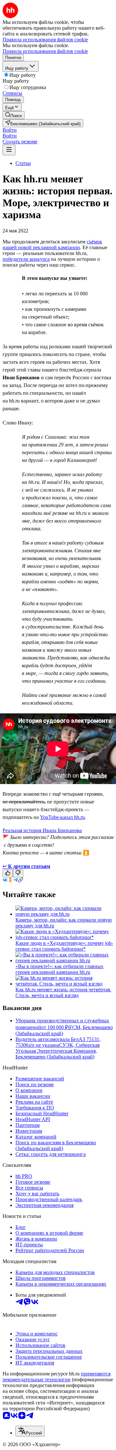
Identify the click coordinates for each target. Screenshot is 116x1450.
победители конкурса (26, 259)
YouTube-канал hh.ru (62, 817)
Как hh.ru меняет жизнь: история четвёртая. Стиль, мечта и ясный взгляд (63, 992)
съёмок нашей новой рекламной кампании (52, 244)
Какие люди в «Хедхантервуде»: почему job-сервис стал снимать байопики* (64, 946)
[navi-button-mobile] (9, 150)
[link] (13, 115)
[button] (10, 130)
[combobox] (29, 1431)
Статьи (23, 163)
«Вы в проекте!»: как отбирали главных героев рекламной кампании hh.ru (59, 969)
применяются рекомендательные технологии (57, 1376)
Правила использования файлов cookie (45, 51)
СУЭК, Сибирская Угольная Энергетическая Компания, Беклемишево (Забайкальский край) (57, 1050)
